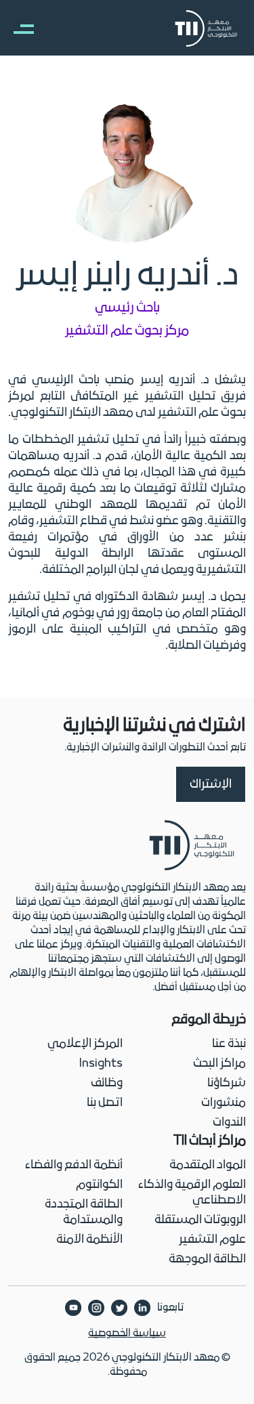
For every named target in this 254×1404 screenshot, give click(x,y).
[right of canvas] (17, 28)
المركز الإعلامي (85, 1044)
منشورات (223, 1103)
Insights (101, 1063)
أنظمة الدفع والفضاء (74, 1165)
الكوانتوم (99, 1185)
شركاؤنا (226, 1083)
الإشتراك (211, 784)
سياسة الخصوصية (127, 1333)
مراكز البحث (219, 1063)
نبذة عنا (229, 1044)
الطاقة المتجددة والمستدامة (84, 1212)
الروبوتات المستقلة (200, 1220)
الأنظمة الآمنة (89, 1240)
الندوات (229, 1122)
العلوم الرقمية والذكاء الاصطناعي (192, 1192)
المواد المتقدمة (207, 1165)
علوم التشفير (212, 1240)
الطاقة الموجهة (207, 1259)
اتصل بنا (105, 1103)
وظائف (107, 1083)
